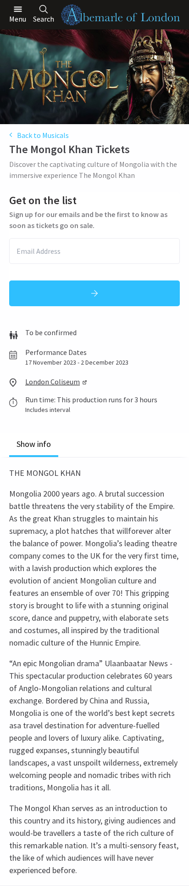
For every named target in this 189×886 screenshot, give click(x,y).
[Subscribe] (94, 293)
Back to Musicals (43, 135)
